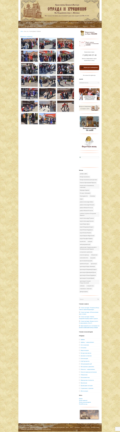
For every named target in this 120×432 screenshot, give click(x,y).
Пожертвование (95, 427)
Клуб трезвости (85, 361)
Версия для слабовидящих (91, 67)
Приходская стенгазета (87, 380)
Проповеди (84, 383)
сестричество (90, 285)
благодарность (84, 196)
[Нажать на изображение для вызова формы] (89, 147)
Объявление (84, 374)
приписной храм (84, 263)
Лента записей (83, 400)
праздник (92, 257)
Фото (67, 427)
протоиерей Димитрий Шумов (88, 272)
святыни (82, 285)
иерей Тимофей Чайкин (86, 238)
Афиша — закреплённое (87, 342)
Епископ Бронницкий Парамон (88, 182)
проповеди (94, 263)
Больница (83, 347)
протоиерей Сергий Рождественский (85, 282)
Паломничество (85, 377)
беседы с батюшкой (85, 193)
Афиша (83, 339)
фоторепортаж (84, 291)
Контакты (77, 427)
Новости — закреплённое (88, 369)
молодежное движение (86, 252)
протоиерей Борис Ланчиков (87, 266)
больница (92, 196)
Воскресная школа (85, 176)
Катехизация (84, 358)
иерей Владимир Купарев (86, 227)
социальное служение (86, 288)
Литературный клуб (86, 364)
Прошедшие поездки (87, 385)
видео (81, 199)
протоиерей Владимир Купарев (88, 269)
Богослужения (85, 345)
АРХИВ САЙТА (83, 174)
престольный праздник (86, 260)
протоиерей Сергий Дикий (87, 278)
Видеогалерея (85, 350)
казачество (83, 241)
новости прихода (84, 255)
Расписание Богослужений (57, 427)
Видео (71, 427)
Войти (80, 398)
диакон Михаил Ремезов (86, 207)
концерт (90, 241)
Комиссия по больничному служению (87, 186)
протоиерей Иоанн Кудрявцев (88, 275)
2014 (22, 31)
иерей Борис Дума (84, 224)
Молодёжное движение (87, 366)
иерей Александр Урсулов (87, 221)
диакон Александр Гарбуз (86, 202)
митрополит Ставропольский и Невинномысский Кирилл (88, 248)
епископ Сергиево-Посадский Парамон (88, 214)
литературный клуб (85, 244)
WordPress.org (83, 404)
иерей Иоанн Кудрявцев (86, 229)
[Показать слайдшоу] (26, 36)
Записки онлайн (85, 427)
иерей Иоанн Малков (85, 232)
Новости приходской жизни (89, 372)
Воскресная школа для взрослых (88, 179)
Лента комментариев (85, 402)
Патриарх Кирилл (84, 190)
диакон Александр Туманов (87, 204)
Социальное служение (87, 388)
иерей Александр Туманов (87, 218)
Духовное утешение (86, 355)
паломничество (84, 257)
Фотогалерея (84, 391)
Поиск (93, 26)
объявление (94, 255)
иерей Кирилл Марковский (87, 235)
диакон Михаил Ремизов (86, 210)
